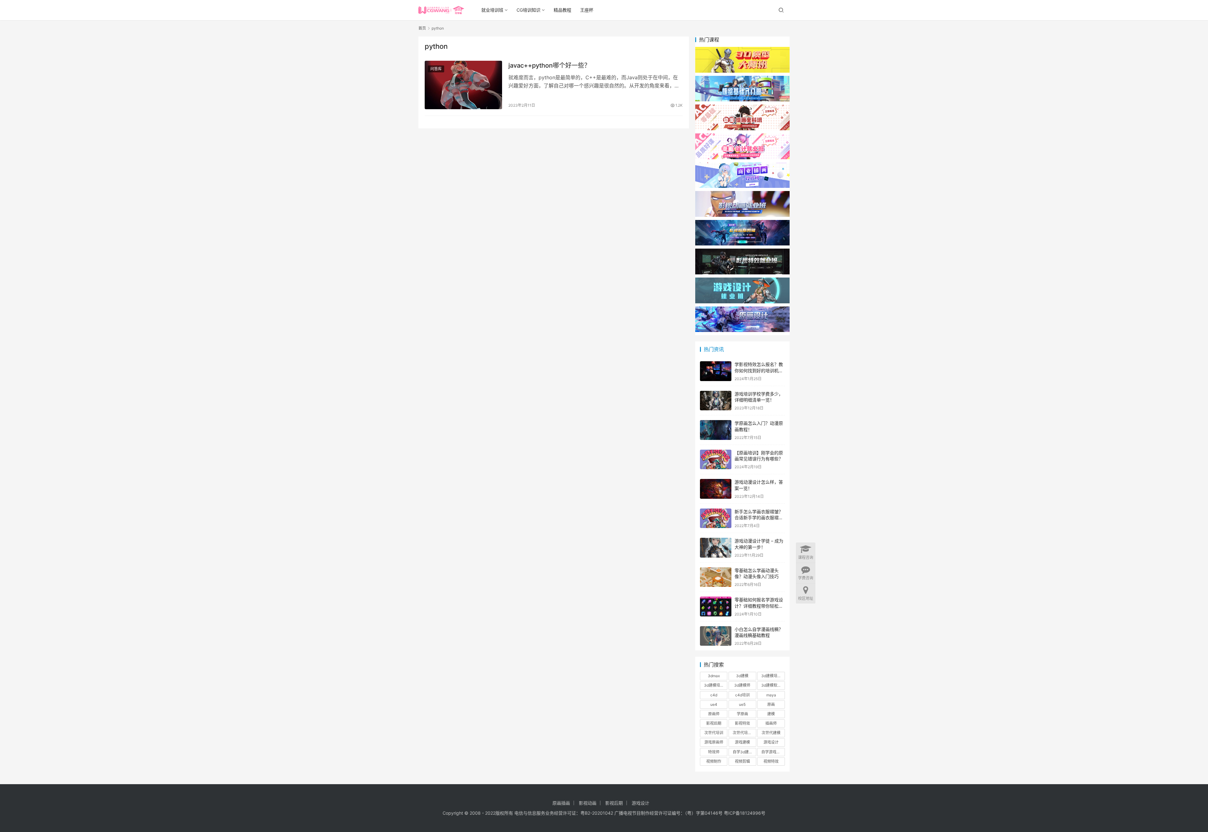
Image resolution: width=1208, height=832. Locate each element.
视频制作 (713, 761)
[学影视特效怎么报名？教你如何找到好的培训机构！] (715, 371)
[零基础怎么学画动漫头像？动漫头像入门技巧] (715, 577)
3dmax (714, 675)
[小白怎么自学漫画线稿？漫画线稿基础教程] (715, 636)
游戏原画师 (713, 742)
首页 (422, 28)
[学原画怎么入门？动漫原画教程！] (715, 430)
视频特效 (771, 761)
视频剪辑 (742, 761)
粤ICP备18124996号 (744, 813)
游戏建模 (742, 742)
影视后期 (713, 723)
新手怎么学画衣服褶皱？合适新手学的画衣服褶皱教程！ (759, 517)
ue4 (713, 704)
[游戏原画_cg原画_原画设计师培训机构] (742, 309)
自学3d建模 (742, 752)
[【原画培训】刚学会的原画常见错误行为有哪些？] (715, 459)
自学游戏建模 (772, 752)
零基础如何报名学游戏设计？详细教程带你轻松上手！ (759, 606)
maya (771, 695)
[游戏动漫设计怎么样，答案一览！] (715, 489)
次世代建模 (771, 732)
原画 (771, 704)
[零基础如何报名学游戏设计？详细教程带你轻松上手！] (715, 606)
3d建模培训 (771, 675)
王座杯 (586, 10)
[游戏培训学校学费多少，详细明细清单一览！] (715, 401)
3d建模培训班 (715, 685)
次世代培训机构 (744, 732)
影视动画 (587, 803)
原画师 (713, 713)
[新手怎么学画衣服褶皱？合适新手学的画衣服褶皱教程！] (715, 518)
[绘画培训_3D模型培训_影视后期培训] (742, 79)
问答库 (436, 68)
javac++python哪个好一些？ (549, 65)
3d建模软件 (771, 685)
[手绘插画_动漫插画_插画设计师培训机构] (742, 165)
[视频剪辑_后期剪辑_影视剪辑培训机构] (742, 223)
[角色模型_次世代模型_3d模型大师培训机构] (742, 50)
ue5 (742, 704)
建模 (771, 713)
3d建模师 (742, 685)
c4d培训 (742, 695)
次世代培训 (713, 732)
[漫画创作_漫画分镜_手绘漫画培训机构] (742, 136)
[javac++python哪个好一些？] (463, 85)
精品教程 (562, 10)
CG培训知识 (528, 10)
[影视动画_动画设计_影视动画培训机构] (742, 194)
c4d (713, 695)
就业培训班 (492, 10)
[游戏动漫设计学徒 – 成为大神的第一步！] (715, 548)
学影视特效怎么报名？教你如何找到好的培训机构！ (759, 370)
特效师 (713, 752)
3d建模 (742, 675)
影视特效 (742, 723)
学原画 (742, 713)
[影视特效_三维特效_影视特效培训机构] (742, 251)
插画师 (771, 723)
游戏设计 (771, 742)
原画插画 (561, 803)
